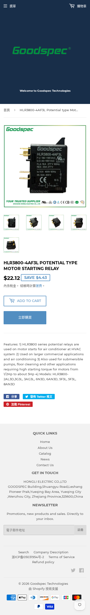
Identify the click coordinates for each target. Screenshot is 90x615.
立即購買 (25, 317)
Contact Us (45, 465)
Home (45, 442)
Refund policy (43, 562)
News (45, 459)
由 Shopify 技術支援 (43, 589)
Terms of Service (61, 557)
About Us (45, 448)
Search (23, 552)
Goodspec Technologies (49, 583)
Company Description (51, 552)
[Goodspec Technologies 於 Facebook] (81, 571)
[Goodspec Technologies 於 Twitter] (73, 571)
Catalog (45, 453)
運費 (39, 286)
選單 (13, 6)
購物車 (81, 6)
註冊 (80, 530)
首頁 (7, 110)
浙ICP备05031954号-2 (28, 557)
